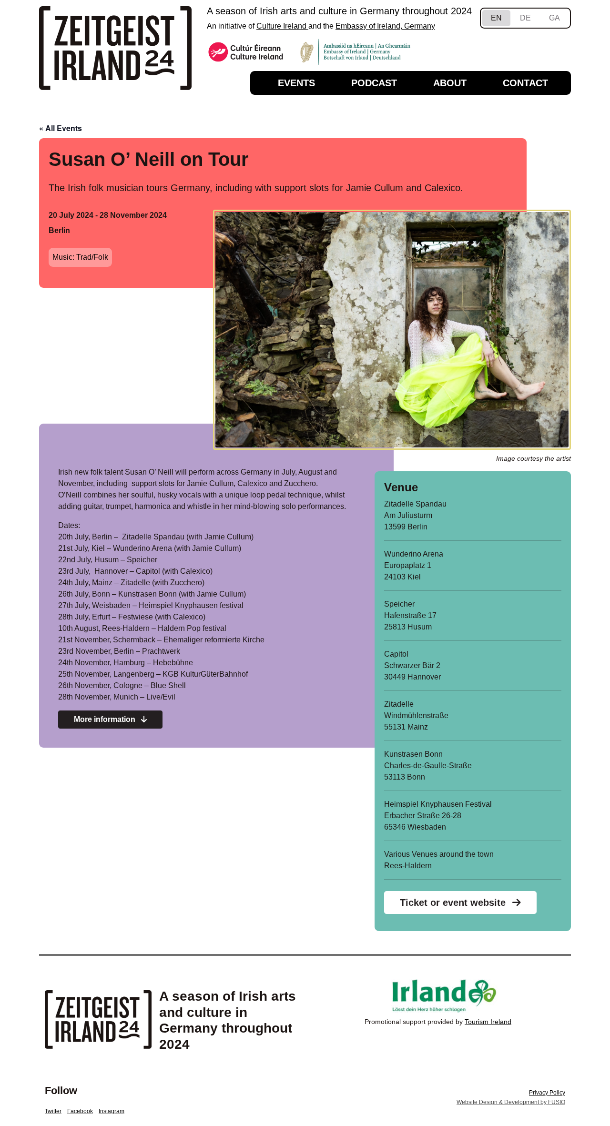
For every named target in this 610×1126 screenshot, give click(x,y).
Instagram (111, 1111)
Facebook (80, 1111)
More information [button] (105, 719)
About (450, 83)
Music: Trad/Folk (80, 257)
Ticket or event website (454, 902)
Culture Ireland (282, 26)
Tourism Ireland (488, 1021)
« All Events (60, 127)
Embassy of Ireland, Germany (385, 26)
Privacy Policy (547, 1092)
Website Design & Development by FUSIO (511, 1102)
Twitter (53, 1111)
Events (296, 83)
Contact (525, 83)
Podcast (374, 83)
